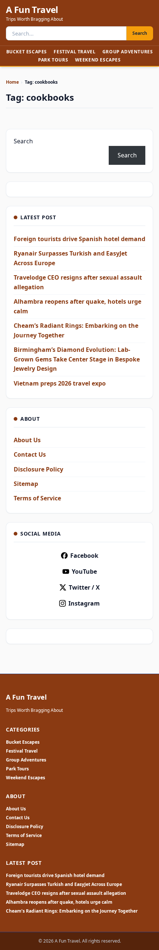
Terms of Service (37, 498)
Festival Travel (74, 52)
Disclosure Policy (38, 469)
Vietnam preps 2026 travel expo (60, 383)
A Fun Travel (32, 9)
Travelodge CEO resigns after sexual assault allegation (66, 893)
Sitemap (26, 484)
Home (12, 82)
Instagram (84, 603)
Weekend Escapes (98, 60)
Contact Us (30, 454)
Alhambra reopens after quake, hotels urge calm (59, 902)
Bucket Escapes (26, 52)
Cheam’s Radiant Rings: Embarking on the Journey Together (72, 911)
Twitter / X (84, 587)
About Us (27, 440)
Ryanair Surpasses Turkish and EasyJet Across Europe (64, 884)
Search (139, 33)
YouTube (84, 571)
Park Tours (53, 60)
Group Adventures (127, 52)
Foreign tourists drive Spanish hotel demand (79, 239)
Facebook (84, 555)
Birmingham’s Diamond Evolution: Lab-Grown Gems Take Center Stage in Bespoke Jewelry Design (77, 359)
